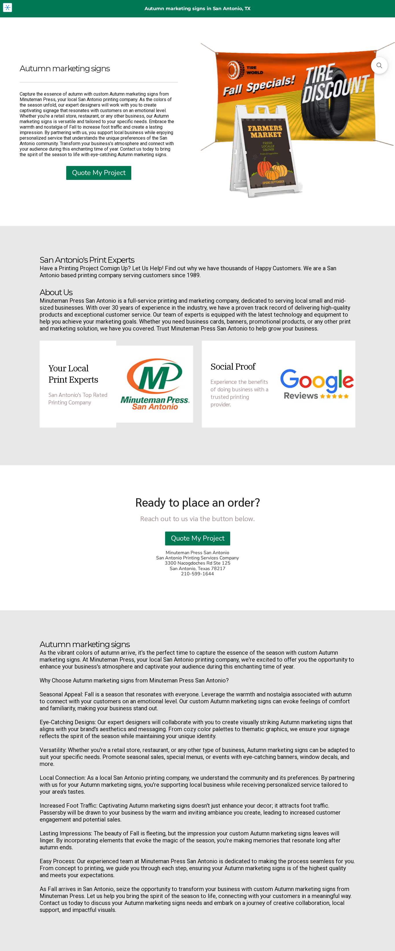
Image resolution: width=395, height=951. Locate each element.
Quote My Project (98, 172)
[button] (379, 65)
